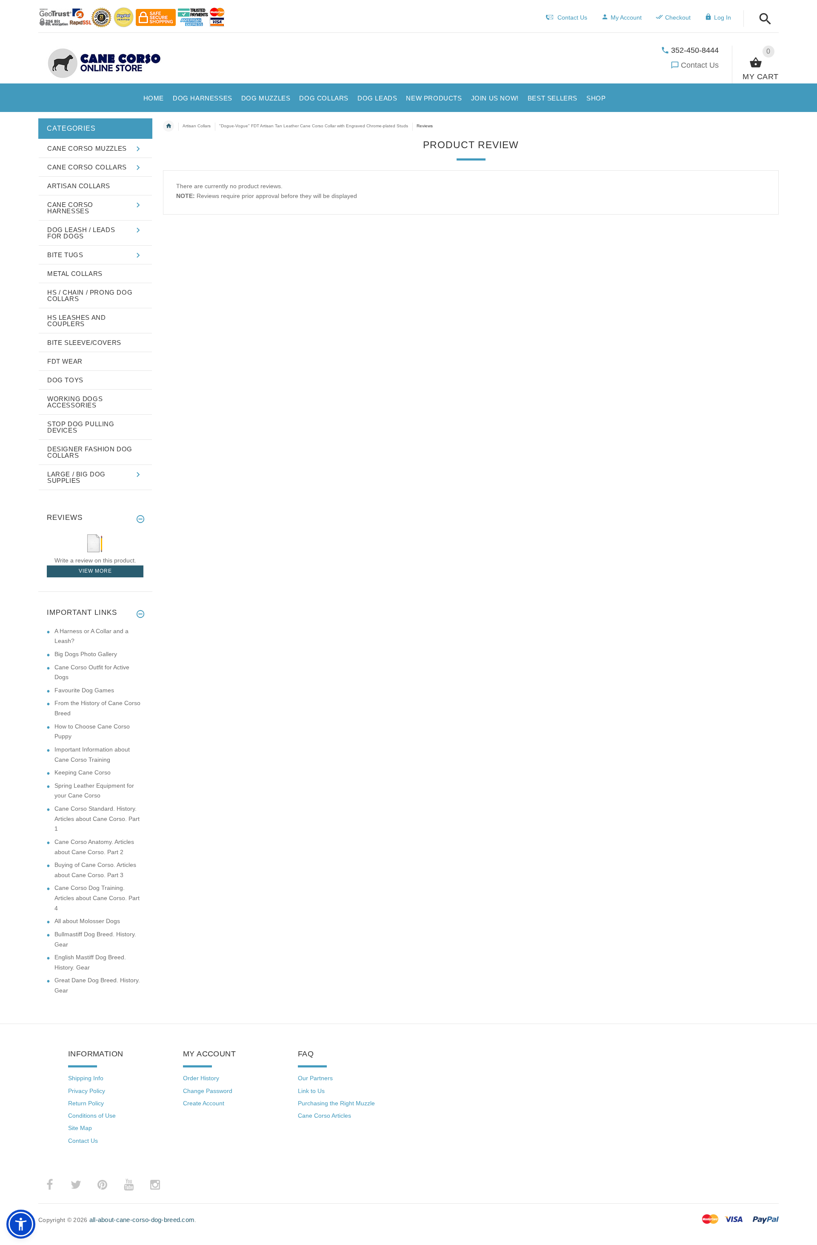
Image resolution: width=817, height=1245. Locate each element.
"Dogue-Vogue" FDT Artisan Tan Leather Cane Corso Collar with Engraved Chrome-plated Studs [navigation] (313, 125)
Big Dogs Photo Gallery (85, 654)
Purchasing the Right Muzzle (336, 1103)
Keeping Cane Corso (82, 772)
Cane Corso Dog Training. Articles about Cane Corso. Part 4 (97, 897)
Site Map (80, 1128)
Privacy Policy (86, 1090)
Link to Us (311, 1090)
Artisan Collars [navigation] (197, 125)
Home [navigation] (168, 126)
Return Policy (86, 1103)
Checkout (678, 17)
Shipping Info (85, 1078)
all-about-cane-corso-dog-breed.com (142, 1219)
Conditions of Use (92, 1115)
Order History (201, 1078)
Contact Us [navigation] (572, 17)
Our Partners (315, 1078)
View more (95, 571)
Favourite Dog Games (84, 690)
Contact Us (700, 65)
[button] (762, 19)
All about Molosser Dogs (87, 921)
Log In (722, 17)
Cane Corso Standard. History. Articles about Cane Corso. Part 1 (97, 818)
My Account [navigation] (626, 17)
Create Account (203, 1103)
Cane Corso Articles (324, 1115)
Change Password (207, 1090)
